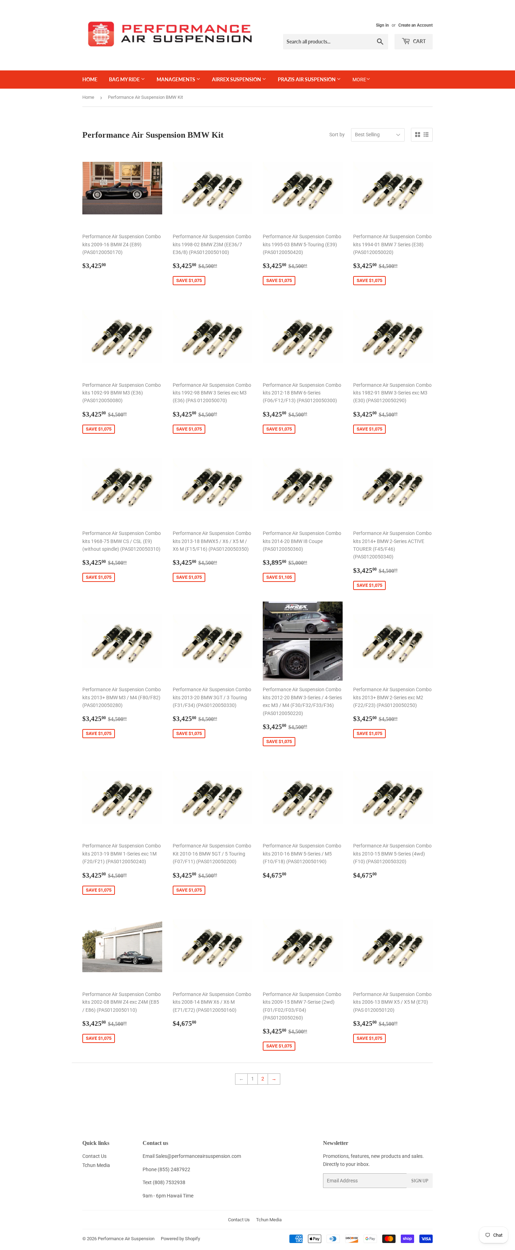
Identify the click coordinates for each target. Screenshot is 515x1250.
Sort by (337, 134)
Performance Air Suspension (126, 1238)
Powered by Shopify (180, 1238)
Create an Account (415, 25)
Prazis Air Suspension (307, 79)
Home (89, 79)
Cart (419, 41)
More (359, 79)
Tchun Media (96, 1165)
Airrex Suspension (237, 79)
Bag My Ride (125, 79)
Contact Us (94, 1156)
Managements (176, 79)
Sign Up (419, 1180)
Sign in (382, 25)
